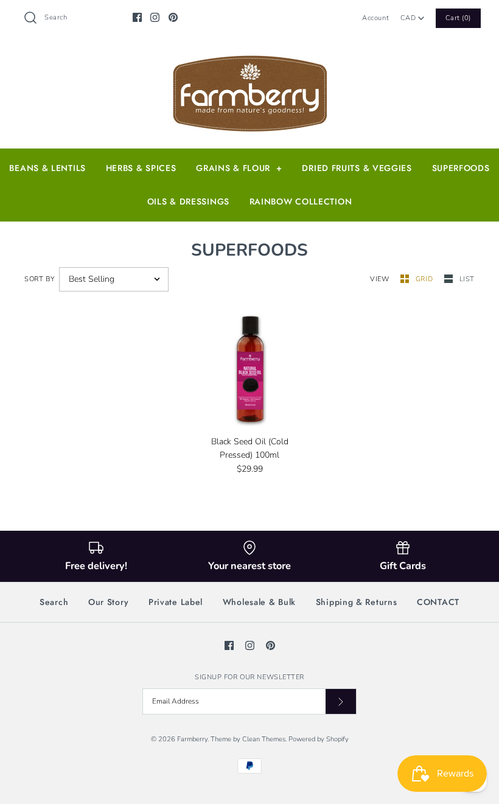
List (467, 279)
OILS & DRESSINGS (188, 201)
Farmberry (192, 739)
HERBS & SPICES (141, 168)
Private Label (175, 602)
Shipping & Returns (356, 602)
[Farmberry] (249, 58)
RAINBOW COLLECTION (301, 201)
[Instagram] (154, 17)
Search (54, 602)
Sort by (39, 279)
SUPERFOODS (461, 168)
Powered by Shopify (318, 739)
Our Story (108, 602)
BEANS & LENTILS (47, 168)
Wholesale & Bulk (259, 602)
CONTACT (438, 602)
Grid (425, 279)
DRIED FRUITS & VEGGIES (356, 168)
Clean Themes (263, 739)
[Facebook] (137, 17)
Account (375, 18)
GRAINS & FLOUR (239, 168)
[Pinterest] (173, 17)
